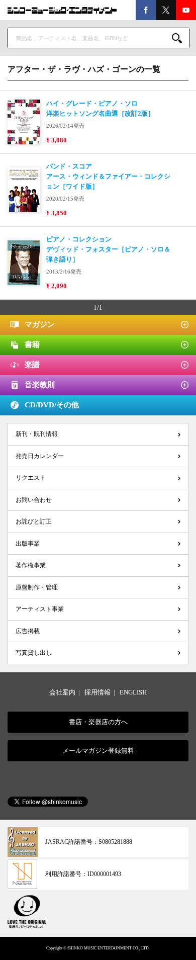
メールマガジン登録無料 (98, 750)
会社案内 (62, 692)
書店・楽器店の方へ (98, 722)
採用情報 (97, 692)
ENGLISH (133, 692)
